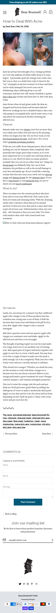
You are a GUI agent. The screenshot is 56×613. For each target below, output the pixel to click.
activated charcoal (22, 415)
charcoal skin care (41, 418)
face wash (18, 421)
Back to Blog (10, 513)
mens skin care (22, 424)
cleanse (27, 129)
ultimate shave (38, 177)
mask (37, 421)
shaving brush (19, 177)
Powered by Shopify (28, 599)
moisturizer (35, 424)
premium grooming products (21, 141)
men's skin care (9, 96)
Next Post (46, 433)
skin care (7, 427)
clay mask (7, 421)
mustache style (32, 180)
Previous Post (11, 433)
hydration (28, 421)
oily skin (46, 424)
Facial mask (8, 165)
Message (6, 486)
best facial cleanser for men (15, 138)
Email (5, 475)
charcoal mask (24, 418)
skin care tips (19, 427)
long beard (14, 180)
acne (9, 415)
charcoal (12, 418)
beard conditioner (24, 183)
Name (5, 464)
